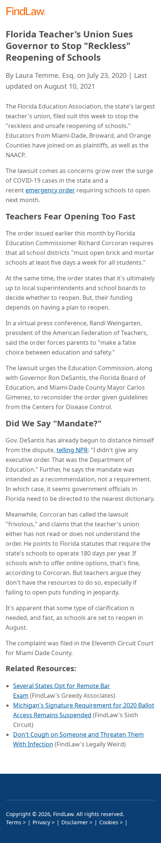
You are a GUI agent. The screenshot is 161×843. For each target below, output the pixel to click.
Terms (13, 822)
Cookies (108, 822)
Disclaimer (74, 822)
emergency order (50, 190)
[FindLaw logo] (28, 12)
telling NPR (72, 450)
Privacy (41, 822)
